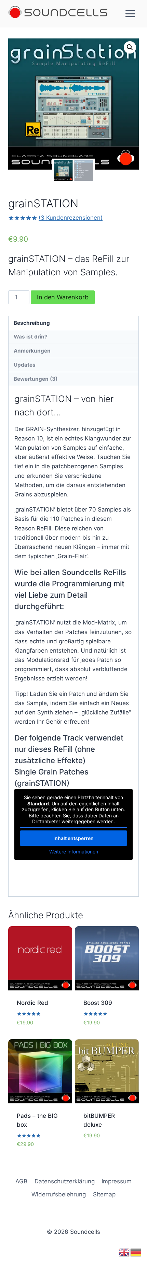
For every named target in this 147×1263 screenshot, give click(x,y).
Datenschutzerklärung (65, 1181)
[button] (130, 47)
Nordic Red (32, 1002)
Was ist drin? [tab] (31, 336)
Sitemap (104, 1194)
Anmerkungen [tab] (32, 350)
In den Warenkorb (63, 297)
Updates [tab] (25, 364)
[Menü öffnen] (130, 13)
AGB (21, 1181)
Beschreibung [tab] (32, 323)
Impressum (117, 1181)
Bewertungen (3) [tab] (35, 379)
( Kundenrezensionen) (71, 217)
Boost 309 (97, 1002)
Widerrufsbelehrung (58, 1194)
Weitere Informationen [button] (73, 851)
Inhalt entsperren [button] (73, 838)
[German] (136, 1252)
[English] (124, 1252)
